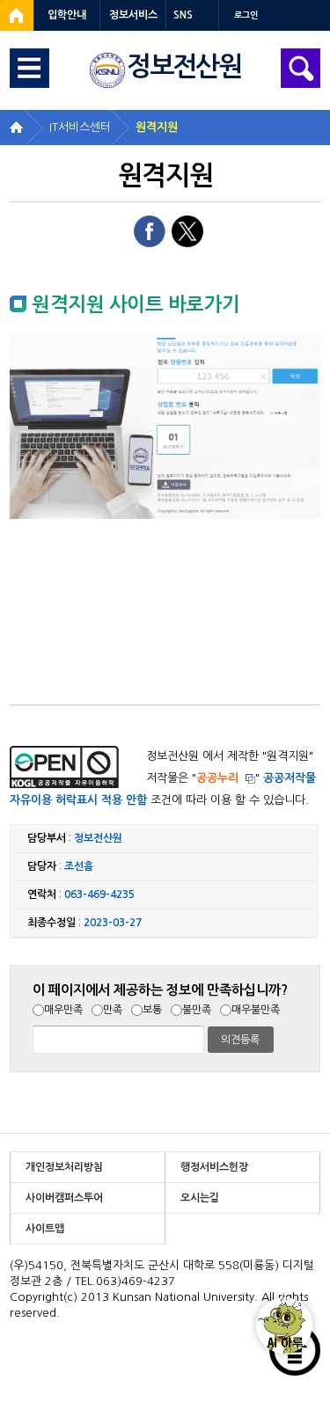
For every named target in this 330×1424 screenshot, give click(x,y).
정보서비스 (133, 15)
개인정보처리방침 (64, 1167)
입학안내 (67, 15)
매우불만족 (255, 1009)
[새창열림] (16, 15)
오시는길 (199, 1198)
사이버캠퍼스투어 (64, 1198)
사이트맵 (45, 1228)
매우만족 (63, 1009)
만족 (112, 1009)
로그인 (246, 15)
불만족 (196, 1009)
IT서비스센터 (80, 127)
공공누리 (217, 778)
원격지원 (157, 127)
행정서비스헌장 (214, 1167)
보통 (152, 1009)
